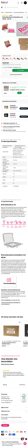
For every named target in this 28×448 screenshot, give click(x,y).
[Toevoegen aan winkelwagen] (19, 93)
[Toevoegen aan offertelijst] (19, 322)
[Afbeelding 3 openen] (8, 44)
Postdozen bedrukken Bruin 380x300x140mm (14, 106)
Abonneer (5, 425)
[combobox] (17, 7)
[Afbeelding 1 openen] (8, 29)
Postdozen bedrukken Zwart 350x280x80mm (14, 114)
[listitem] (4, 58)
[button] (18, 2)
